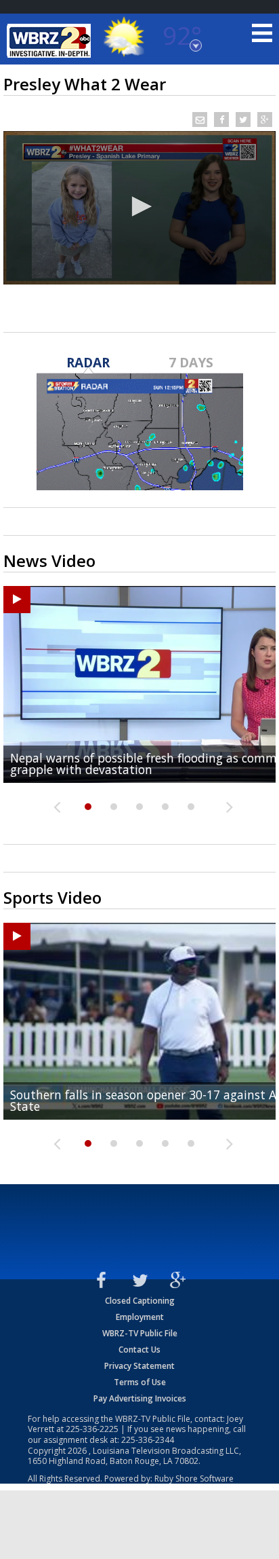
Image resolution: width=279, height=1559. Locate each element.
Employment (140, 1317)
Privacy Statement (139, 1366)
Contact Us (139, 1349)
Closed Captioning (140, 1300)
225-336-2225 (92, 1429)
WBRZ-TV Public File (139, 1333)
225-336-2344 (147, 1440)
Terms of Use (140, 1382)
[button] (139, 206)
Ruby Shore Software (194, 1478)
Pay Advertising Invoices (139, 1398)
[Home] (51, 41)
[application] (139, 208)
